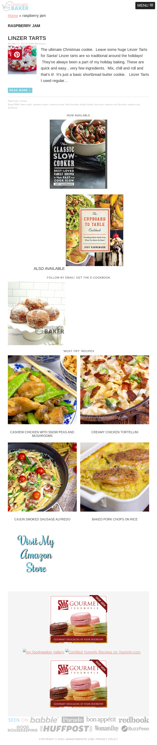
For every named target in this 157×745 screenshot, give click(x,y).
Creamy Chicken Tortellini (114, 432)
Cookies (23, 100)
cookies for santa (56, 104)
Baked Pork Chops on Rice (115, 519)
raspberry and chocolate (115, 104)
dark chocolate (72, 104)
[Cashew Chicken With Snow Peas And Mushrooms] (42, 390)
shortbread (12, 107)
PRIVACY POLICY (107, 739)
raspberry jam (134, 104)
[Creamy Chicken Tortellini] (114, 390)
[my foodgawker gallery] (43, 652)
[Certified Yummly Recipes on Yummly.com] (103, 652)
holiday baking (86, 104)
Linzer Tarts (27, 38)
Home (13, 15)
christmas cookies (40, 104)
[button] (145, 5)
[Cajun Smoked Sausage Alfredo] (42, 477)
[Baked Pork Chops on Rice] (114, 477)
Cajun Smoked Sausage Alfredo (42, 519)
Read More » (20, 90)
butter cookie (26, 104)
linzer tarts (99, 104)
